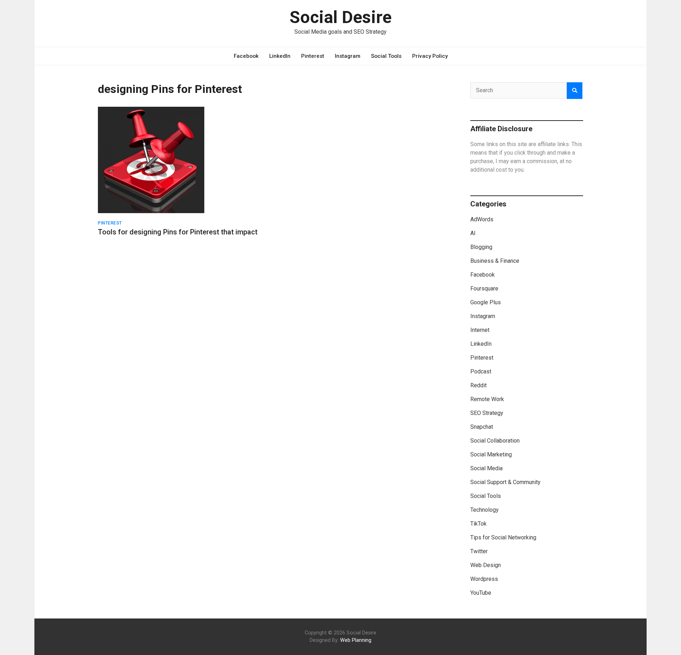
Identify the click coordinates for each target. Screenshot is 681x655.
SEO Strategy (486, 413)
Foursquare (484, 288)
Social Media (486, 468)
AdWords (481, 219)
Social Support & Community (505, 482)
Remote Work (487, 399)
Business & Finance (494, 260)
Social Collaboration (495, 440)
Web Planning (355, 640)
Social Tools (386, 56)
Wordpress (484, 579)
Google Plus (485, 302)
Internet (479, 330)
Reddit (478, 385)
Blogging (481, 247)
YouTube (480, 592)
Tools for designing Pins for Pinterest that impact (178, 232)
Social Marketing (491, 454)
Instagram (347, 56)
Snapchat (481, 426)
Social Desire (340, 17)
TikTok (478, 523)
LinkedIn (279, 56)
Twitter (479, 551)
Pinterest (312, 56)
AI (473, 233)
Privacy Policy (430, 56)
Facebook (246, 56)
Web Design (485, 565)
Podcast (480, 371)
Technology (484, 509)
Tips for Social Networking (503, 537)
